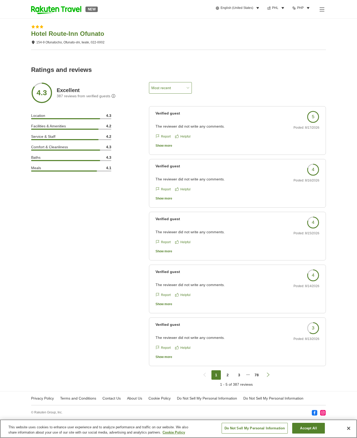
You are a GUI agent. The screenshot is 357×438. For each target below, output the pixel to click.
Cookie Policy (174, 432)
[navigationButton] (204, 375)
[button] (56, 9)
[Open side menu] (322, 9)
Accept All (308, 428)
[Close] (348, 428)
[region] (178, 428)
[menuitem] (238, 8)
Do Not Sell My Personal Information (273, 398)
